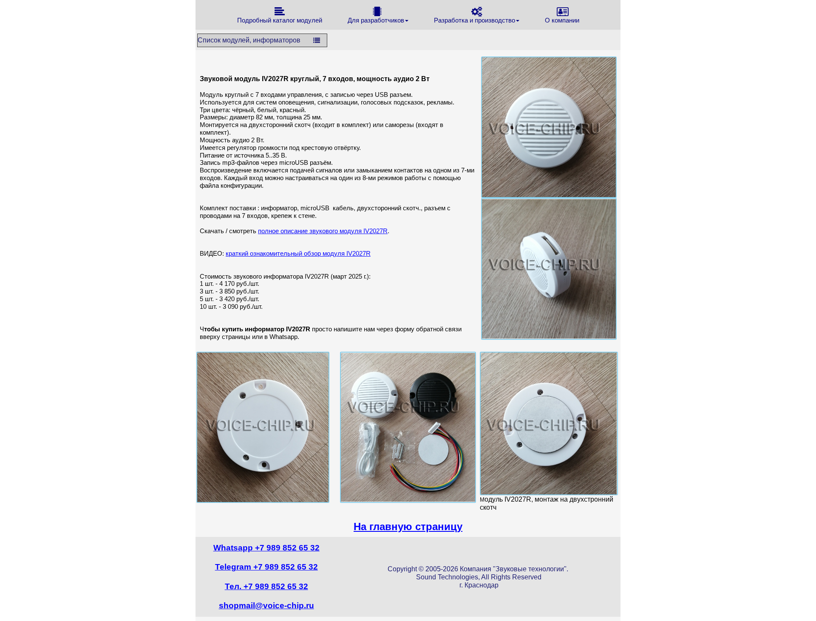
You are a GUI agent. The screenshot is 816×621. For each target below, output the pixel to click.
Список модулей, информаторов (249, 40)
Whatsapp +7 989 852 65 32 (266, 547)
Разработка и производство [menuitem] (474, 20)
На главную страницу (408, 526)
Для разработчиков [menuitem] (376, 20)
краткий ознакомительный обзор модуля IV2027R (298, 253)
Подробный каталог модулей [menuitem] (279, 20)
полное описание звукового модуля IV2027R (323, 230)
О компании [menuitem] (562, 20)
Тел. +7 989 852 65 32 (266, 586)
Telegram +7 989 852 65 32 (266, 566)
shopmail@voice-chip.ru (266, 605)
